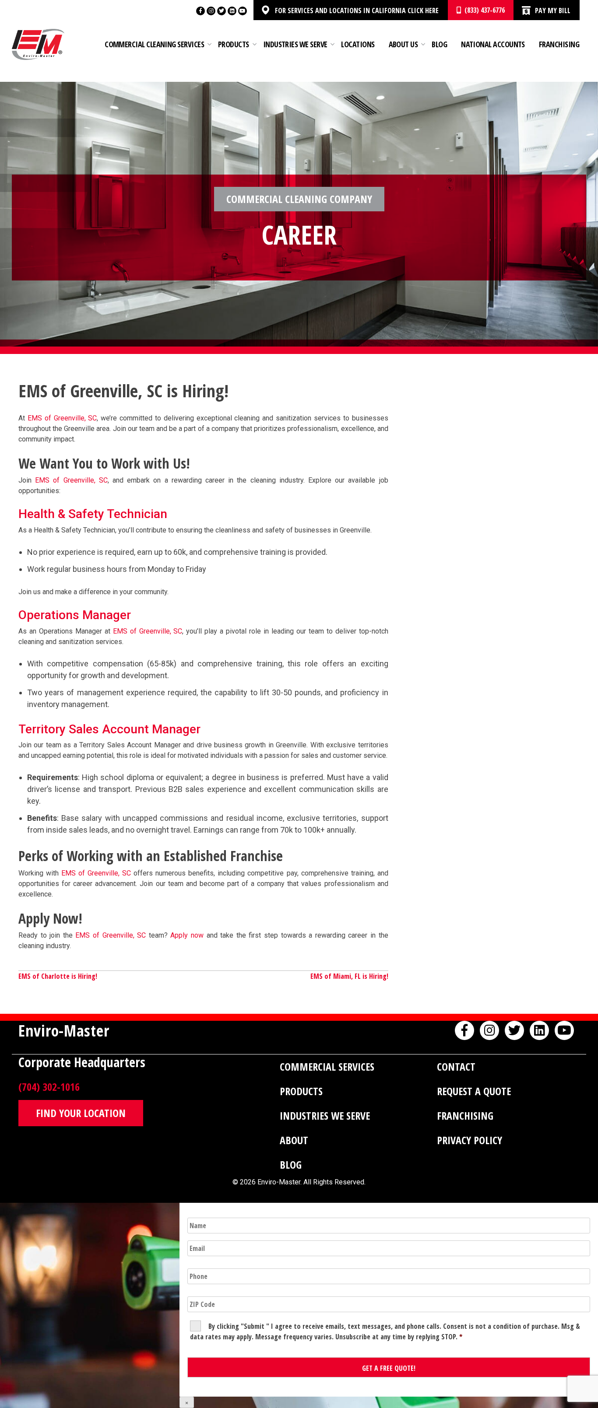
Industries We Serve (295, 44)
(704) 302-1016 (49, 1086)
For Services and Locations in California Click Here (357, 10)
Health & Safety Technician (92, 514)
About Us (403, 44)
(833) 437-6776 (483, 10)
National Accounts (493, 44)
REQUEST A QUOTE (474, 1091)
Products (233, 44)
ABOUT (294, 1140)
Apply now (187, 935)
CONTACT (456, 1066)
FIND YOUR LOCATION (81, 1113)
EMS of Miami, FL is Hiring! (349, 976)
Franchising (559, 44)
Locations (357, 44)
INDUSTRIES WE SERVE (325, 1115)
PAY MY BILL (552, 10)
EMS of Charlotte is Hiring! (57, 976)
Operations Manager (74, 615)
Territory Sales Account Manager (109, 729)
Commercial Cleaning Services (154, 44)
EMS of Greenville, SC (62, 418)
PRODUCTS (301, 1091)
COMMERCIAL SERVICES (327, 1066)
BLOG (291, 1164)
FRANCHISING (465, 1115)
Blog (439, 44)
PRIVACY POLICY (469, 1140)
